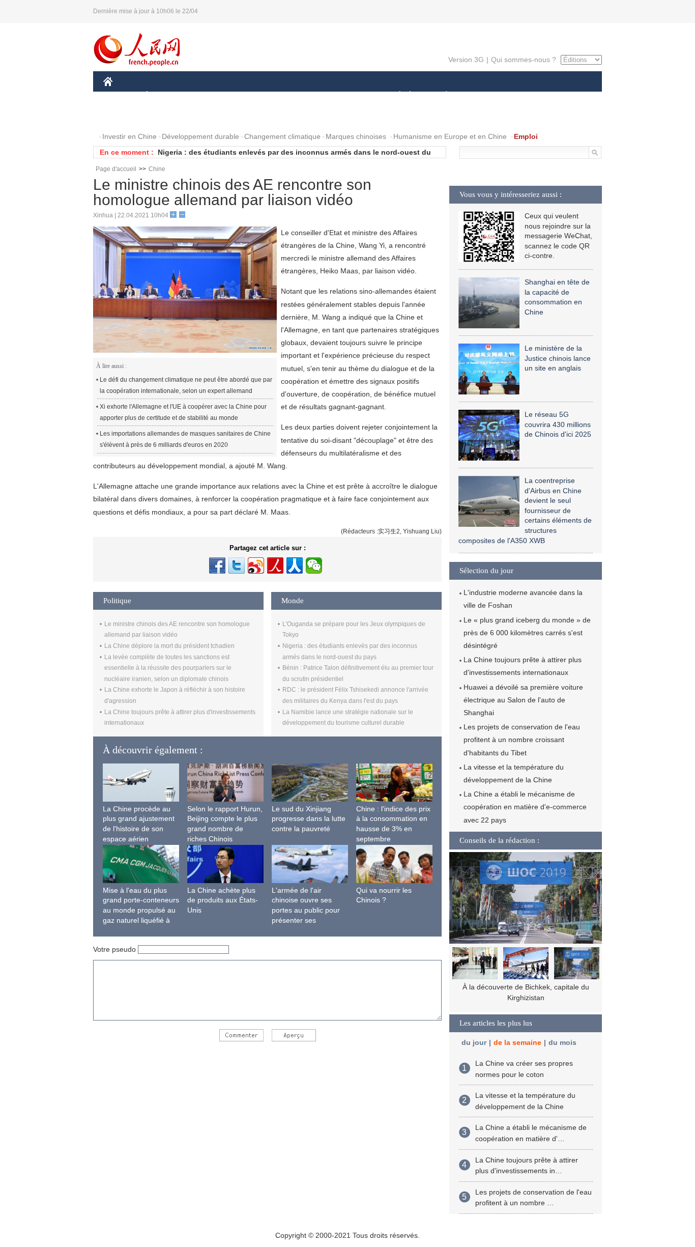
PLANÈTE (440, 96)
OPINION (125, 116)
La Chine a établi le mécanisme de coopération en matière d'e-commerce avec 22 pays (525, 807)
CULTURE (349, 96)
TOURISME (526, 96)
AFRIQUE (257, 96)
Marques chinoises (356, 136)
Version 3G (466, 59)
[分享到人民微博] (275, 565)
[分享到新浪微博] (256, 565)
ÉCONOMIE (166, 96)
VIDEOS (210, 116)
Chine (157, 169)
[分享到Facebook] (217, 565)
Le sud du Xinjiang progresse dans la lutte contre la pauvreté (308, 819)
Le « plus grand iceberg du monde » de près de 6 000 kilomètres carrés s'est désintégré (527, 632)
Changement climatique (282, 136)
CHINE (121, 96)
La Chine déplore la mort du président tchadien (169, 645)
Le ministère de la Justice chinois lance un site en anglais (558, 358)
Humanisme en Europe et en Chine (450, 136)
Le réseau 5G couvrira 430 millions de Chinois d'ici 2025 (558, 424)
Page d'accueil (116, 169)
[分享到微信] (314, 565)
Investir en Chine (129, 136)
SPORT (482, 96)
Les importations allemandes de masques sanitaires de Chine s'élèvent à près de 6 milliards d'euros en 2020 (185, 439)
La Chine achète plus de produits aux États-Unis (222, 900)
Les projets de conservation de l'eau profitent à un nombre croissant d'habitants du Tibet (522, 739)
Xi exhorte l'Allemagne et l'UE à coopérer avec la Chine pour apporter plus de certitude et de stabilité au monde (183, 412)
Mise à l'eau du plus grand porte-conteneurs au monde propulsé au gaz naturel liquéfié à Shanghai (141, 910)
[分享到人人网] (294, 565)
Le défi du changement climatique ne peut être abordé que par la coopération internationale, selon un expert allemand (186, 385)
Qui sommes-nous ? (523, 59)
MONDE (213, 96)
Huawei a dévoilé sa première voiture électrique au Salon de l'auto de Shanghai (523, 700)
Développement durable (200, 136)
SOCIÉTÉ (395, 96)
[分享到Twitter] (236, 565)
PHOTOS (169, 116)
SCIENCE (302, 96)
